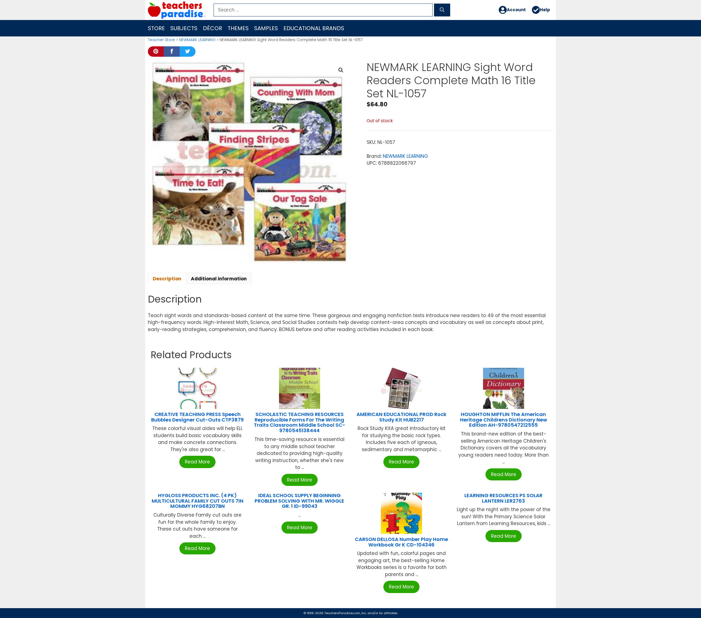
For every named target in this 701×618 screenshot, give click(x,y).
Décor (212, 28)
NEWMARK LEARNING (197, 39)
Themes (238, 28)
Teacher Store (161, 39)
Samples (266, 28)
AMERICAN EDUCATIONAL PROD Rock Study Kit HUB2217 (401, 417)
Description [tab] (167, 278)
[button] (341, 70)
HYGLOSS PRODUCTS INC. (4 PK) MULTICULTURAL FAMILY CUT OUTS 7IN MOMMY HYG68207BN (197, 501)
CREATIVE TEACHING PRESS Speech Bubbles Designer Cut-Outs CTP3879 (197, 417)
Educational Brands (313, 28)
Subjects (183, 28)
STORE (156, 28)
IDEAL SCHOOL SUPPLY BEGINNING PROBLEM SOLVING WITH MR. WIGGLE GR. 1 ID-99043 (299, 501)
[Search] (442, 10)
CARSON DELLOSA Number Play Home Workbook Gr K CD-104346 (401, 542)
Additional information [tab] (219, 278)
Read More (197, 461)
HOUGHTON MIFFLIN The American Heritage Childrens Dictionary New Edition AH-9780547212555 (503, 420)
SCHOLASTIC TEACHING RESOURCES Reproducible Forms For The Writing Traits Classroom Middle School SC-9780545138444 (299, 422)
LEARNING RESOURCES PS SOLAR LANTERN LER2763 (503, 498)
